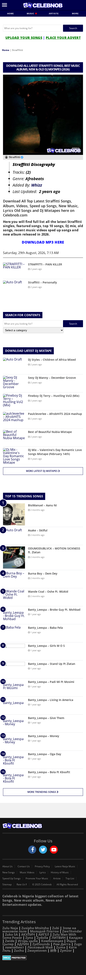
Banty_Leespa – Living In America (50, 700)
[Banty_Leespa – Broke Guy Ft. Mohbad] (14, 615)
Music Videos (27, 872)
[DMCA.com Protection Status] (43, 957)
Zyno (29, 937)
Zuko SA (11, 934)
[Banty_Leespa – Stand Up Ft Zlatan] (14, 669)
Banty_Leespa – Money (43, 736)
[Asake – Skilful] (14, 535)
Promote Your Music (37, 878)
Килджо (76, 937)
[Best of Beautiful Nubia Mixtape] (14, 437)
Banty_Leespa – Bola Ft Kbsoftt (49, 772)
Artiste (54, 13)
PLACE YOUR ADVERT (63, 38)
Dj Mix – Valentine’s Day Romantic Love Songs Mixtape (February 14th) (55, 452)
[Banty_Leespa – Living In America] (14, 705)
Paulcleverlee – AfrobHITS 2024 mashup (55, 414)
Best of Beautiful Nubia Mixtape (50, 432)
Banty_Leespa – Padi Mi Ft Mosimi (51, 682)
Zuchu (19, 950)
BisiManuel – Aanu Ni (42, 505)
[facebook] (32, 850)
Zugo (78, 944)
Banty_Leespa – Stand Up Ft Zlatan (51, 664)
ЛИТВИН (59, 937)
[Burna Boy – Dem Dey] (14, 579)
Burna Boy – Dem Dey (42, 573)
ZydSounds (41, 944)
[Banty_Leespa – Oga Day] (14, 759)
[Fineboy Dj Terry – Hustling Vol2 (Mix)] (14, 401)
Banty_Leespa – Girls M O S (46, 646)
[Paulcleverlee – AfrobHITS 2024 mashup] (14, 419)
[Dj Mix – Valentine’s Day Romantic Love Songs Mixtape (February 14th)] (14, 456)
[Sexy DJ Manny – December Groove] (14, 383)
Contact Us (24, 866)
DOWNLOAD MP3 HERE (43, 242)
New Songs (8, 872)
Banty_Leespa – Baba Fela (45, 628)
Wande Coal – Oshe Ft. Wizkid (48, 591)
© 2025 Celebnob (42, 884)
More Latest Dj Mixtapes (42, 471)
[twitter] (43, 850)
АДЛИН (23, 944)
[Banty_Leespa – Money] (14, 741)
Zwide (9, 941)
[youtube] (54, 850)
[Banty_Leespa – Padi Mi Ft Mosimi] (14, 687)
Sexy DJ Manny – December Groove (52, 378)
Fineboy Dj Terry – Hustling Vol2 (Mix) (53, 396)
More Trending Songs (42, 792)
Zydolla (42, 937)
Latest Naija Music (65, 866)
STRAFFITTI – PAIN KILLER (45, 264)
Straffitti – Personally (42, 282)
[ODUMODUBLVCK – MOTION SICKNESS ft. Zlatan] (14, 557)
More (75, 13)
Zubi (55, 928)
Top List (70, 878)
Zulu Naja (10, 928)
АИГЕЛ (43, 934)
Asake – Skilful (37, 530)
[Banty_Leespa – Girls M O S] (14, 651)
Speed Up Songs (11, 878)
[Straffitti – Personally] (14, 288)
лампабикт (14, 947)
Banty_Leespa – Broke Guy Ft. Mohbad (54, 609)
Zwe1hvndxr (72, 931)
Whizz (36, 185)
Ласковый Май (40, 947)
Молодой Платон (44, 931)
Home (10, 13)
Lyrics (42, 872)
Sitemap (7, 884)
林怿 (53, 950)
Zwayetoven (37, 950)
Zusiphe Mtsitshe (35, 928)
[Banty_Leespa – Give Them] (14, 723)
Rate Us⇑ (22, 884)
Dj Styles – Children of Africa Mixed (52, 360)
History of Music (60, 872)
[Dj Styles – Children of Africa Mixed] (14, 365)
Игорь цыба (28, 941)
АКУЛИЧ (28, 934)
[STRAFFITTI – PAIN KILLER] (14, 269)
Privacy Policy (42, 866)
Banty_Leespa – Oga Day (44, 754)
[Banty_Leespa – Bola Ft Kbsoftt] (14, 777)
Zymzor (66, 950)
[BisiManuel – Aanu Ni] (14, 514)
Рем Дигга (62, 944)
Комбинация (52, 941)
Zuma (60, 947)
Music (31, 13)
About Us (7, 866)
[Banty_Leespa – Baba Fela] (14, 633)
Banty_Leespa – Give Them (46, 718)
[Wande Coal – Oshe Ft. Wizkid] (14, 597)
